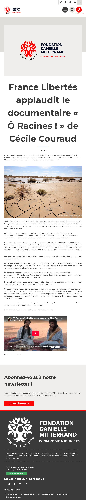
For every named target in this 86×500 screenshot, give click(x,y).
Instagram (61, 2)
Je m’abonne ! (19, 403)
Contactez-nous (16, 474)
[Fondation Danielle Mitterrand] (12, 10)
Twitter (70, 2)
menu (65, 10)
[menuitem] (79, 2)
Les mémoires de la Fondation (20, 494)
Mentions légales (46, 494)
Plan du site (63, 494)
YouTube (75, 2)
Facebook (65, 2)
